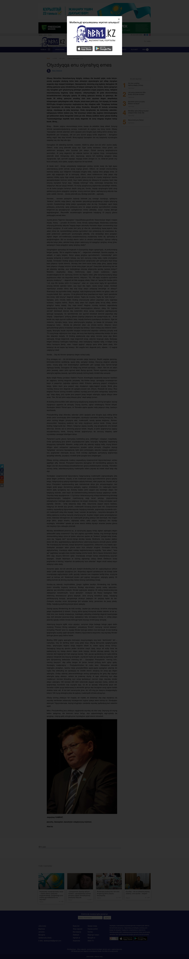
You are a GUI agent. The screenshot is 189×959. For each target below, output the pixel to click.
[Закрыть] (119, 19)
